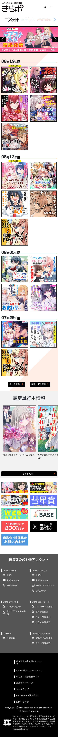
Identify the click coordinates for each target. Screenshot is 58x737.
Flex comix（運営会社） (28, 695)
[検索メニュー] (45, 6)
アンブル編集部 (14, 607)
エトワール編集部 (44, 607)
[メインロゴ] (13, 7)
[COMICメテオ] (12, 19)
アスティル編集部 (44, 638)
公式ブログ (12, 585)
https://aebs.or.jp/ (20, 729)
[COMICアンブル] (44, 19)
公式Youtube (13, 580)
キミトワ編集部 (43, 617)
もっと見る (15, 384)
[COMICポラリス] (28, 19)
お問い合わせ (22, 702)
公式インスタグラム (45, 585)
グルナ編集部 (42, 612)
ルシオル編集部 (43, 622)
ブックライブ (22, 689)
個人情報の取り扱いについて (29, 662)
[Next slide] (54, 20)
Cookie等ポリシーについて (29, 670)
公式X (9, 575)
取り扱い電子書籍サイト (27, 677)
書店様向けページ (24, 683)
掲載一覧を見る (38, 384)
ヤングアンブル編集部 (16, 612)
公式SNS (11, 638)
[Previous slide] (3, 39)
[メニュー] (51, 6)
